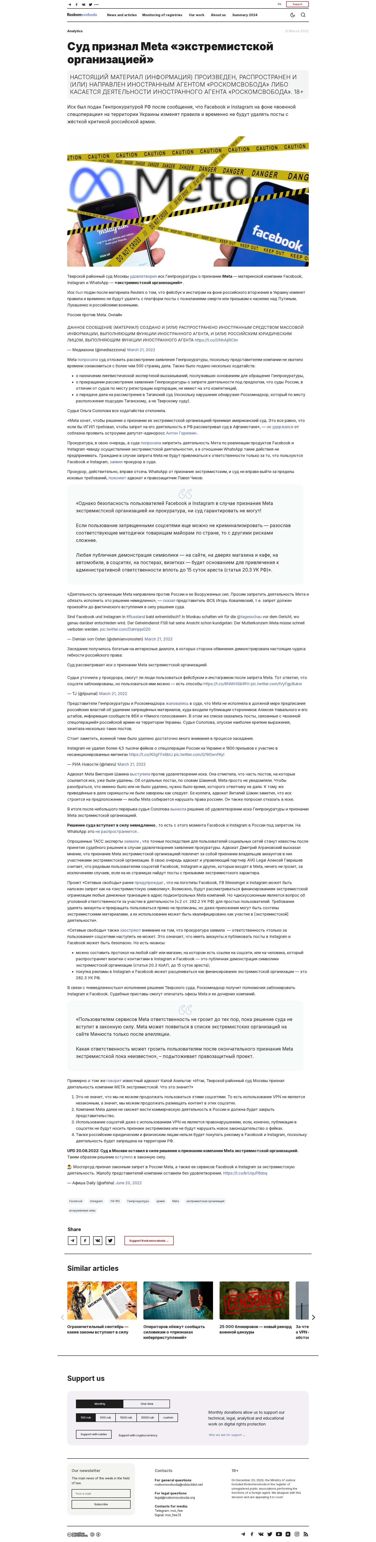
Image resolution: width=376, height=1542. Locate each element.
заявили (132, 841)
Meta (175, 1201)
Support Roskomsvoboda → (149, 1240)
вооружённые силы (82, 1210)
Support (297, 4)
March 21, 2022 (141, 349)
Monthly (100, 1403)
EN (279, 4)
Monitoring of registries (162, 15)
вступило (124, 1157)
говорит (114, 1080)
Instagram (96, 1201)
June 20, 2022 (129, 1183)
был (80, 292)
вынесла (178, 809)
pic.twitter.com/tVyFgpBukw (276, 684)
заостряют (131, 930)
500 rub (105, 1417)
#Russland (136, 616)
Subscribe (101, 1504)
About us (218, 15)
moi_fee (177, 1511)
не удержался (280, 426)
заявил (117, 461)
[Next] (313, 1317)
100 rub (86, 1417)
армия (160, 1201)
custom (168, 1417)
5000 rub (147, 1417)
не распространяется (117, 831)
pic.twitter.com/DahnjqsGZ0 (125, 629)
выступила (140, 774)
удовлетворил (144, 276)
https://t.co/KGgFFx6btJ (151, 754)
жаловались (178, 703)
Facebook (75, 1201)
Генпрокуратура (138, 1201)
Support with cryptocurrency (138, 1435)
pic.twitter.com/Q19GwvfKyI (199, 754)
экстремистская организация (205, 1201)
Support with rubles (94, 1434)
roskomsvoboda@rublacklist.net (179, 1484)
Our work (196, 15)
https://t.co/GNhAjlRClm (216, 340)
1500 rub (126, 1417)
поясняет (118, 478)
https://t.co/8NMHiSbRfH (227, 684)
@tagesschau (250, 616)
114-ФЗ (115, 1201)
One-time (147, 1403)
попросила (88, 359)
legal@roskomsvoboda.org (175, 1497)
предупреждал (149, 882)
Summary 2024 (244, 15)
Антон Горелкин (182, 433)
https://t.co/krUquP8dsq (245, 1173)
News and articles (122, 15)
